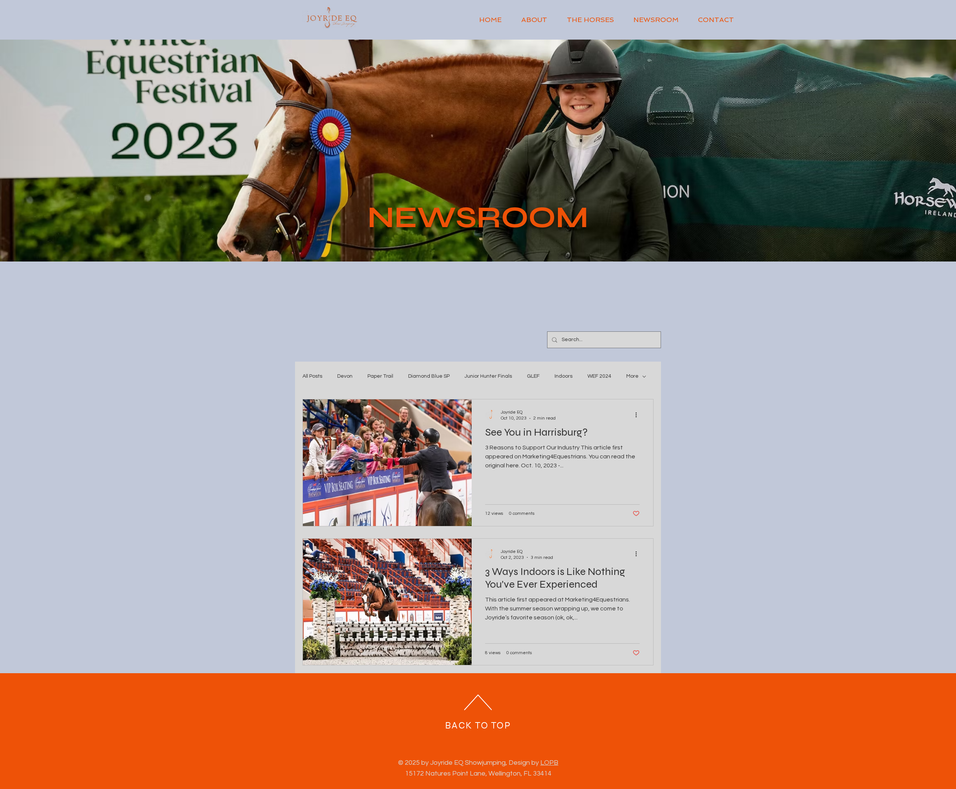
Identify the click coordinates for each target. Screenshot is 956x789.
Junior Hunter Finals (488, 376)
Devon (345, 376)
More (632, 376)
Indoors (563, 376)
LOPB (549, 762)
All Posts (312, 376)
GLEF (533, 376)
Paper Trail (380, 376)
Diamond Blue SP (429, 376)
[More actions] (638, 414)
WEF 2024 (599, 376)
